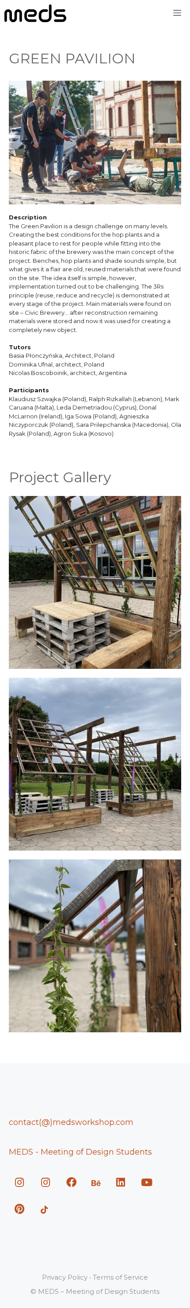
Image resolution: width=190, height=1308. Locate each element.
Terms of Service (120, 1277)
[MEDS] (35, 13)
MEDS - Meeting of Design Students (80, 1152)
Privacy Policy (64, 1277)
